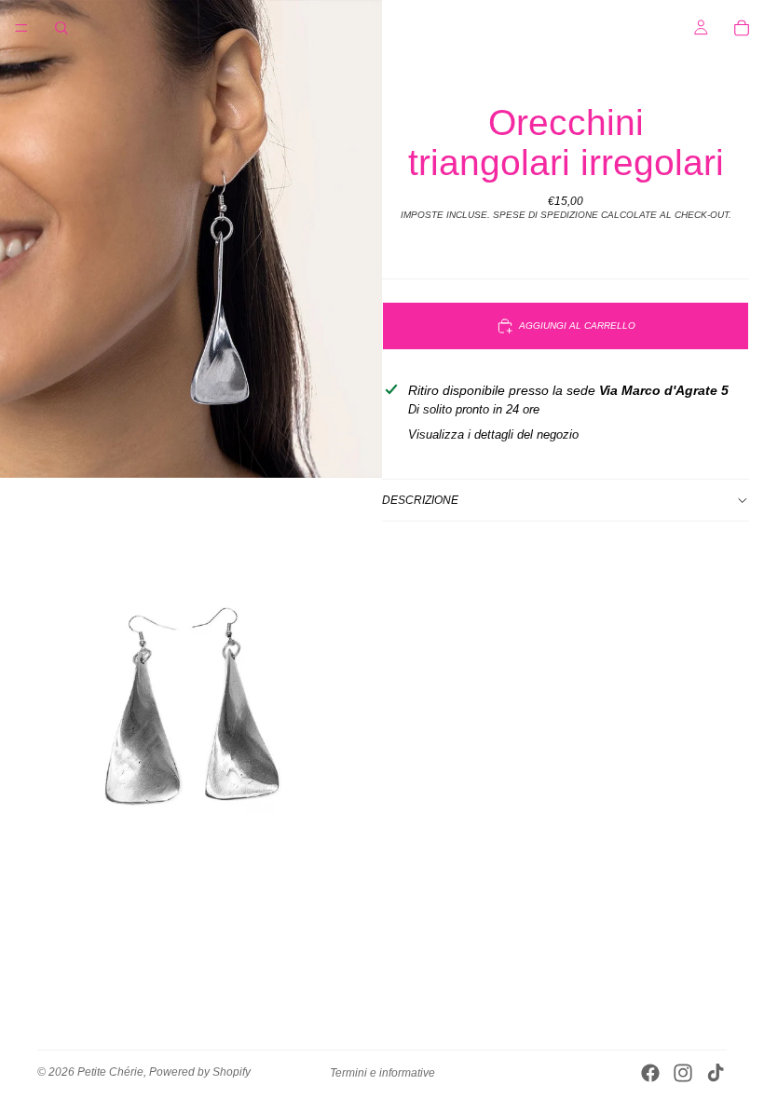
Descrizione (420, 500)
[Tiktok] (715, 1073)
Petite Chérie (110, 1072)
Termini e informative (382, 1072)
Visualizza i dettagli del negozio (493, 434)
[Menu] (21, 28)
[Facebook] (650, 1073)
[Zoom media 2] (191, 717)
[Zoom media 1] (191, 239)
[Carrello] (741, 27)
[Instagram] (683, 1073)
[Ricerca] (61, 27)
